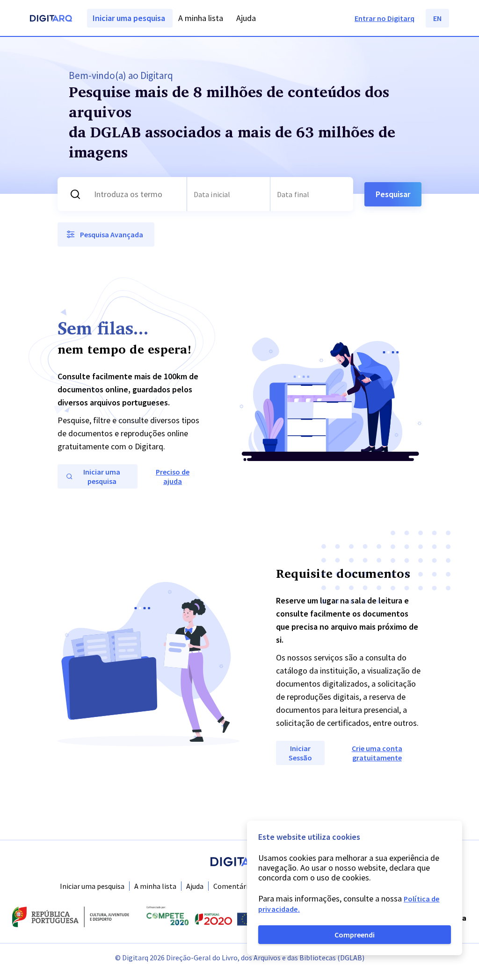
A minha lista (155, 886)
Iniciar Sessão (300, 753)
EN (437, 18)
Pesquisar (393, 194)
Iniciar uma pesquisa (92, 886)
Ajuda (194, 886)
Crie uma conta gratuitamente (377, 753)
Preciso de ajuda (172, 476)
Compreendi (354, 934)
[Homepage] (51, 19)
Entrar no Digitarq (384, 18)
